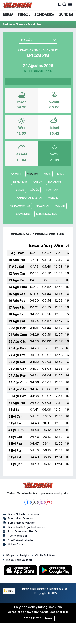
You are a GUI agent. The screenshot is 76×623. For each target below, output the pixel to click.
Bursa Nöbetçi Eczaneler (23, 514)
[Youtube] (48, 502)
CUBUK (37, 181)
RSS (10, 590)
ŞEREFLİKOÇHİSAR (47, 213)
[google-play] (55, 571)
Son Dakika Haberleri (21, 540)
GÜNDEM (66, 15)
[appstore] (20, 571)
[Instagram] (41, 502)
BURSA (8, 15)
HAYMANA (51, 189)
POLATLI (60, 205)
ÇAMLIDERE (23, 213)
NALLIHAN (42, 205)
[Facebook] (27, 502)
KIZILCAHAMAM (20, 205)
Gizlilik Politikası (45, 555)
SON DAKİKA (44, 15)
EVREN (20, 189)
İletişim (24, 555)
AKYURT (16, 173)
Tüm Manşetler (17, 535)
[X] (34, 502)
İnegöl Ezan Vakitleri (19, 559)
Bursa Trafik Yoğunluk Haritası (26, 527)
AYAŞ (47, 173)
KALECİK (53, 197)
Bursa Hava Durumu (20, 518)
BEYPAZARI (20, 181)
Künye (10, 555)
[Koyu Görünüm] (59, 5)
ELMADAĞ (54, 181)
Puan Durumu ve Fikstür (22, 531)
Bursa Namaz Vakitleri (21, 522)
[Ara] (64, 5)
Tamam (48, 618)
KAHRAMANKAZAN (29, 197)
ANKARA (32, 173)
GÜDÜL (34, 189)
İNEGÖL (24, 15)
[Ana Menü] (70, 5)
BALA (60, 173)
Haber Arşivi (15, 544)
